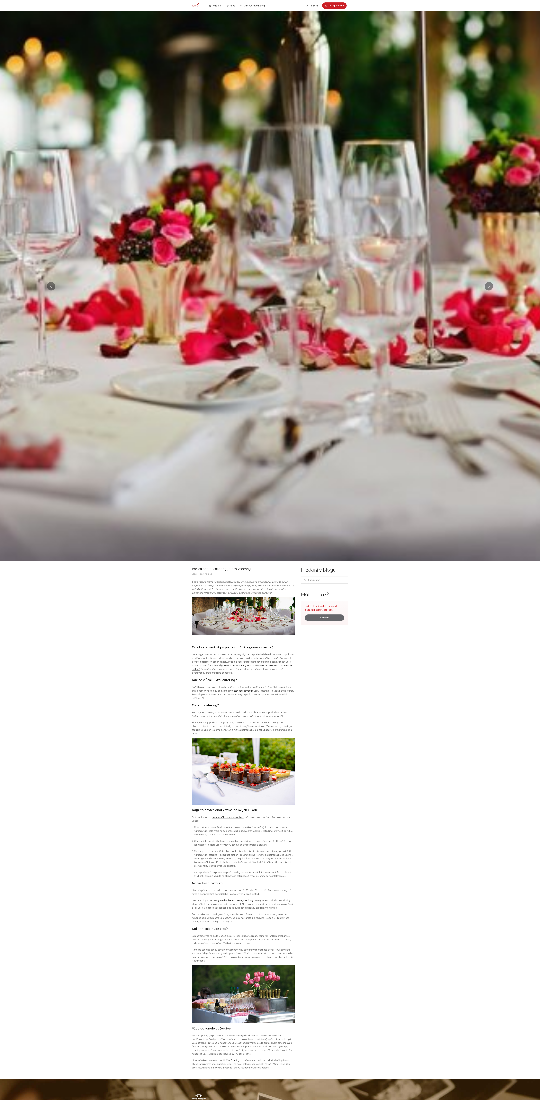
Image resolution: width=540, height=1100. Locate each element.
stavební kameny (243, 690)
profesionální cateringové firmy (228, 817)
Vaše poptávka (336, 5)
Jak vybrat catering (254, 5)
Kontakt (324, 617)
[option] (270, 286)
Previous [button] (51, 286)
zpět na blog (206, 574)
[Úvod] (195, 5)
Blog (232, 5)
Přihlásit (313, 5)
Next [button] (489, 286)
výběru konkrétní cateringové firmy (234, 900)
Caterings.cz (237, 1060)
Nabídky (216, 5)
